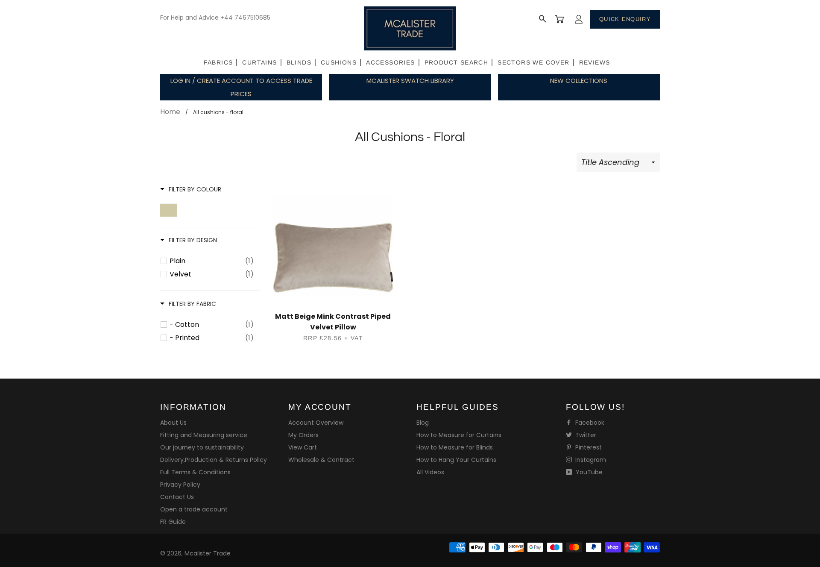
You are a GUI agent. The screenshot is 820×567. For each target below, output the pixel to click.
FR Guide (173, 521)
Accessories (390, 62)
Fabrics (218, 62)
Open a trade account (194, 509)
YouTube (588, 472)
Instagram (590, 459)
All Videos (430, 472)
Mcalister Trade (207, 553)
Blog (422, 422)
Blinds (299, 62)
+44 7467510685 (245, 17)
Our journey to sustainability (202, 447)
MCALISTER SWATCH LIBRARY (410, 80)
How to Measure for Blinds (454, 447)
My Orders (303, 435)
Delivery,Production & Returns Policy (213, 459)
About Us (173, 422)
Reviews (594, 62)
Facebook (589, 422)
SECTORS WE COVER (533, 62)
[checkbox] (212, 261)
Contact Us (177, 497)
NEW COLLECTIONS (578, 80)
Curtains (259, 62)
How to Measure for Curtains (458, 435)
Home (170, 112)
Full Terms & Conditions (195, 472)
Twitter (585, 435)
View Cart (302, 447)
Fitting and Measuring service (203, 435)
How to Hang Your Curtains (456, 459)
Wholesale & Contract (321, 459)
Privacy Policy (180, 484)
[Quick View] (333, 249)
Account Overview (315, 422)
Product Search (457, 62)
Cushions (339, 62)
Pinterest (588, 447)
